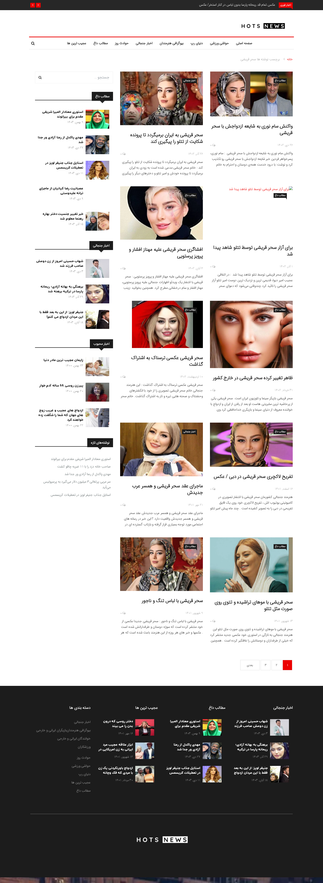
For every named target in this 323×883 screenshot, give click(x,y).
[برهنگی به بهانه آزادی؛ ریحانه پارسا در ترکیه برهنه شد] (96, 294)
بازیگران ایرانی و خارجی (51, 730)
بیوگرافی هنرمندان (172, 43)
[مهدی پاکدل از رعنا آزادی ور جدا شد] (96, 145)
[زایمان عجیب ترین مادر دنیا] (96, 367)
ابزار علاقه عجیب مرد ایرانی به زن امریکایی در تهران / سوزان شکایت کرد (115, 752)
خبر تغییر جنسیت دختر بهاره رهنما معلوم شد (63, 216)
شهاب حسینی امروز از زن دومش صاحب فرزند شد (59, 263)
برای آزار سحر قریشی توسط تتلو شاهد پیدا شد (253, 251)
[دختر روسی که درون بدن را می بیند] (143, 728)
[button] (38, 5)
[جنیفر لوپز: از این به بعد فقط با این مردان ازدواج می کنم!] (96, 320)
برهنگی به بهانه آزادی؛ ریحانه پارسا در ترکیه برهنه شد (61, 289)
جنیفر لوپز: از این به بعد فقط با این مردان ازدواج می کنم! (61, 314)
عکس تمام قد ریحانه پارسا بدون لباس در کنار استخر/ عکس (237, 4)
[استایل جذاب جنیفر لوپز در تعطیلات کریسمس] (96, 171)
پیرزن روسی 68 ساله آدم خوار (61, 385)
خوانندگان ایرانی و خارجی (74, 738)
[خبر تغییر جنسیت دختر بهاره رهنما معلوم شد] (96, 222)
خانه (290, 59)
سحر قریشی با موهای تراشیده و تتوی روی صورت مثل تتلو (254, 605)
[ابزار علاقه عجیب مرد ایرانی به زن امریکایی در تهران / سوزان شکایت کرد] (143, 752)
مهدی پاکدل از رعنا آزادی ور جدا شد (88, 474)
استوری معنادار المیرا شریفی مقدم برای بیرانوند (62, 114)
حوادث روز (122, 43)
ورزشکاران (84, 746)
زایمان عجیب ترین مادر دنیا (63, 360)
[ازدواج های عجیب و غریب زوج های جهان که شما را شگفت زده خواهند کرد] (96, 418)
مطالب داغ (100, 43)
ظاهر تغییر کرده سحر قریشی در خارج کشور (253, 378)
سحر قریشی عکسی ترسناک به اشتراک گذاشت (167, 361)
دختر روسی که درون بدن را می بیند (118, 723)
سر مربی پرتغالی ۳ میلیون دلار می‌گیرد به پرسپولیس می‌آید (77, 484)
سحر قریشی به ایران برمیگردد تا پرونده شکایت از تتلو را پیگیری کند (166, 138)
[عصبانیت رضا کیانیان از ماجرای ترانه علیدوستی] (96, 196)
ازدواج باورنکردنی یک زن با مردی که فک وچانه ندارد (115, 773)
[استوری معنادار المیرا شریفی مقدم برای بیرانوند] (96, 120)
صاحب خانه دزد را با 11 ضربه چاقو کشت (84, 466)
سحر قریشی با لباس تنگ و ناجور (172, 600)
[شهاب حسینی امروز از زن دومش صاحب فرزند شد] (96, 269)
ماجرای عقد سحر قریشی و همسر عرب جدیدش (167, 489)
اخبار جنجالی (144, 43)
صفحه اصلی (244, 43)
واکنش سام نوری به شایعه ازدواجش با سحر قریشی (252, 129)
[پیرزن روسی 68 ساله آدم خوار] (96, 393)
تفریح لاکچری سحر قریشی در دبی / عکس (253, 476)
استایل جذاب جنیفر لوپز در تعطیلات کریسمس (64, 165)
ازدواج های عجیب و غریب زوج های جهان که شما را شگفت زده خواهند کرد (60, 415)
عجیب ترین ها (76, 43)
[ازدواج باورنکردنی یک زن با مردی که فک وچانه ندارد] (143, 775)
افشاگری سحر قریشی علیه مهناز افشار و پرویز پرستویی (166, 253)
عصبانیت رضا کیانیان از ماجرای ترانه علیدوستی (61, 190)
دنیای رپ (197, 43)
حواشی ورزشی (219, 43)
